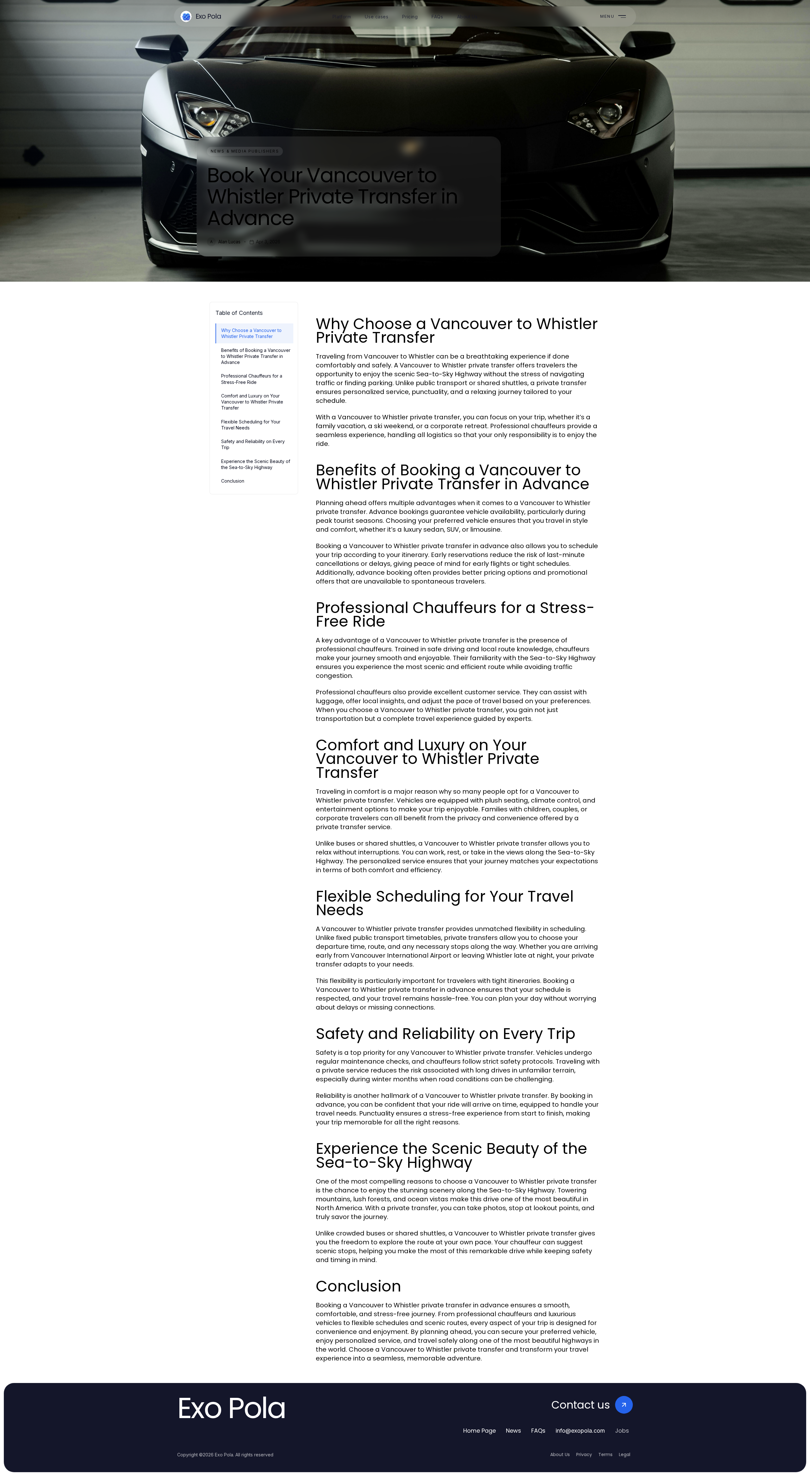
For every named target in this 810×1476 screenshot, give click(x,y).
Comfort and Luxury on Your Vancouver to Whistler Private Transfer (252, 402)
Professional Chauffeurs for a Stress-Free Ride (251, 379)
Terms (605, 1454)
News (513, 1431)
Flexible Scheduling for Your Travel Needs (250, 424)
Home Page (479, 1431)
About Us (560, 1454)
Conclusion (232, 481)
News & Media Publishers (245, 151)
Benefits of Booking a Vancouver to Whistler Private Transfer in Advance (255, 356)
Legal (624, 1454)
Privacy (584, 1454)
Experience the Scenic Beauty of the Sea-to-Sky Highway (255, 464)
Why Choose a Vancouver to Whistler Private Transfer (251, 333)
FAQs (538, 1431)
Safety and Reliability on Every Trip (253, 444)
